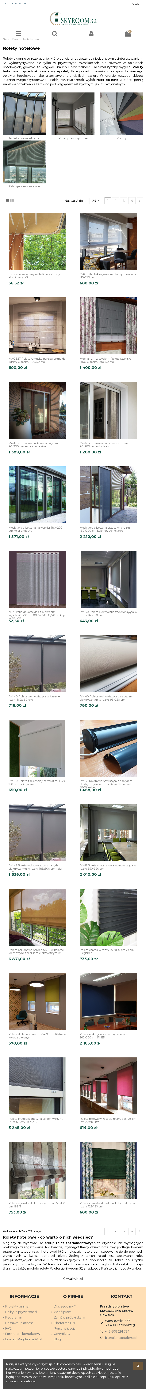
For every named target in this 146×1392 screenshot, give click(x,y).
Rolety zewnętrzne (73, 138)
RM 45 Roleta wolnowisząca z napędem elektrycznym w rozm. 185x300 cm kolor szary (35, 869)
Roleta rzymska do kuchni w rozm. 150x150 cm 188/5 (37, 1205)
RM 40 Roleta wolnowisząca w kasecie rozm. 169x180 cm (34, 698)
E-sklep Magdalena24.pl (23, 1339)
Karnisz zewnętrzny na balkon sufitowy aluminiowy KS (34, 275)
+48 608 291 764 (117, 1331)
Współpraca (62, 1312)
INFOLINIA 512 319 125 (14, 3)
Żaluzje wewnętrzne (24, 186)
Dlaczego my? (65, 1306)
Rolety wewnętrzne (24, 138)
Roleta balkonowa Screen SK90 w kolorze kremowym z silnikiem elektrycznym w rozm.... (36, 953)
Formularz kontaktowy (22, 1334)
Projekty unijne (17, 1306)
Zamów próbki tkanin (70, 1317)
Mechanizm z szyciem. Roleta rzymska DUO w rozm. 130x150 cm (106, 360)
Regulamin (13, 1317)
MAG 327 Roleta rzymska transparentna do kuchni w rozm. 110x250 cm (37, 360)
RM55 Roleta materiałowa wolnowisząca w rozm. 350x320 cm (108, 867)
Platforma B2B (65, 1323)
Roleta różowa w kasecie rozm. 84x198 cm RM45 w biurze (108, 1120)
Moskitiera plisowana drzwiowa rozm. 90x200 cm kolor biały (104, 444)
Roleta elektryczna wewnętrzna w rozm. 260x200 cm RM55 (106, 1036)
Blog (57, 1339)
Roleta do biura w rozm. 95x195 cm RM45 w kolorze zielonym (37, 1036)
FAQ (8, 1328)
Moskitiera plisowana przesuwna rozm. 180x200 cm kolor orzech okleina (105, 529)
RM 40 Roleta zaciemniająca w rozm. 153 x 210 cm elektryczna (37, 782)
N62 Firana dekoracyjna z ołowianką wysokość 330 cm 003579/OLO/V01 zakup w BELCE (37, 615)
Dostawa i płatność (19, 1323)
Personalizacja (64, 1328)
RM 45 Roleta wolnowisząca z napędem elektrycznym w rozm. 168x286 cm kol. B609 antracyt (106, 784)
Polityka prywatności (21, 1312)
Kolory (122, 138)
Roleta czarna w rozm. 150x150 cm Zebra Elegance (107, 951)
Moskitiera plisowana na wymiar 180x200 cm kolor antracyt (36, 529)
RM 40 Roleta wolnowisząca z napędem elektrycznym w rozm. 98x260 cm (106, 698)
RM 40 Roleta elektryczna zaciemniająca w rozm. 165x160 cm (108, 613)
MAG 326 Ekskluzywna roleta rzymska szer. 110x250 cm (108, 275)
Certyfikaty (62, 1334)
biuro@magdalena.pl (121, 1338)
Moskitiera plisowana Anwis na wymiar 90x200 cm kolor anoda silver (34, 444)
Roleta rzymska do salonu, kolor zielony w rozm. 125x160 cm (107, 1205)
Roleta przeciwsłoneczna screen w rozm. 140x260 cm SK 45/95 (36, 1120)
